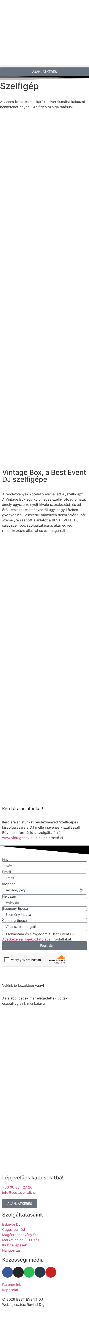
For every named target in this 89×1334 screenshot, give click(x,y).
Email (6, 872)
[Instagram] (18, 1272)
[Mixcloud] (40, 1272)
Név (5, 859)
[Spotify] (29, 1272)
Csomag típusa (14, 920)
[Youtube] (50, 1272)
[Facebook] (7, 1272)
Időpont (8, 884)
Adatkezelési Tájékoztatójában (27, 939)
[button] (44, 66)
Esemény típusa (15, 908)
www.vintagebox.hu (18, 838)
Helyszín (9, 896)
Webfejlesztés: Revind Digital (25, 1304)
